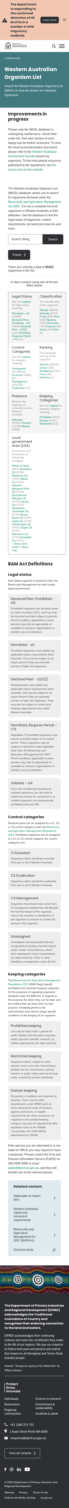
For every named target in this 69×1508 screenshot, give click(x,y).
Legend (26, 301)
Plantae (44, 310)
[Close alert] (64, 20)
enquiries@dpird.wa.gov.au (28, 1438)
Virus (57, 316)
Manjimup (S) (20, 475)
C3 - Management (19, 380)
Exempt (44, 420)
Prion (55, 329)
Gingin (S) (26, 527)
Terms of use (40, 1492)
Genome (45, 377)
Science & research (48, 1398)
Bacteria (51, 319)
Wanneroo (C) (20, 534)
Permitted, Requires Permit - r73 (21, 336)
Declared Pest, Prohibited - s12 (21, 321)
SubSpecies (47, 370)
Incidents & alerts (47, 1413)
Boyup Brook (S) (20, 516)
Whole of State (20, 465)
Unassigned (19, 368)
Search (53, 239)
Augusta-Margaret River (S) (20, 488)
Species (44, 364)
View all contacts (20, 1453)
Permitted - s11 (21, 313)
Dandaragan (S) (21, 524)
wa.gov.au (46, 1497)
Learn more (49, 19)
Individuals (11, 1398)
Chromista (53, 322)
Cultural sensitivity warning (19, 1497)
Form (43, 374)
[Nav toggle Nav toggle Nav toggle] (62, 46)
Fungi (43, 316)
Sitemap (9, 1492)
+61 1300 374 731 (22, 1424)
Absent (26, 426)
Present (26, 422)
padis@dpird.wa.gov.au (23, 1167)
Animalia (45, 313)
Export (17, 254)
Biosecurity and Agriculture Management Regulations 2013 (33, 830)
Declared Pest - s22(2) (21, 328)
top (62, 1503)
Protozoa (50, 326)
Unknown (17, 419)
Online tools (13, 58)
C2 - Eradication (19, 386)
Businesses (12, 1404)
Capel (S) (18, 521)
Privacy (23, 1492)
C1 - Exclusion (19, 373)
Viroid (43, 329)
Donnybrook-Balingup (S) (19, 497)
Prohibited (46, 417)
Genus (44, 367)
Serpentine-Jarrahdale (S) (20, 510)
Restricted (46, 423)
